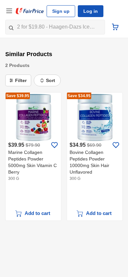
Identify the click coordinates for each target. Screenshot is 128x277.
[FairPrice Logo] (30, 11)
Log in (90, 11)
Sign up (61, 11)
